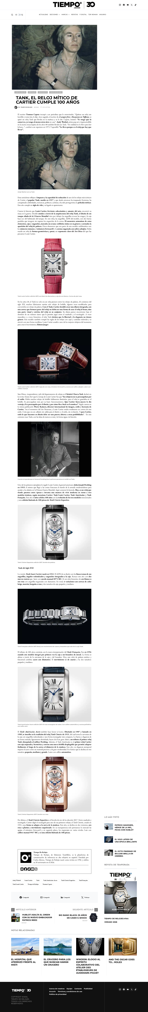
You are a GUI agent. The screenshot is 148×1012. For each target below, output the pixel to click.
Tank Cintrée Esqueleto (68, 880)
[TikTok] (135, 5)
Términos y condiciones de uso (70, 991)
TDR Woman (93, 14)
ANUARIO (102, 14)
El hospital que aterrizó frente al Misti (23, 962)
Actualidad (43, 14)
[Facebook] (124, 5)
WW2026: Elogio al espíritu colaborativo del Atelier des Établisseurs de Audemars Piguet (88, 966)
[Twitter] (29, 870)
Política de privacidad (57, 994)
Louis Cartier (28, 880)
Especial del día (20, 92)
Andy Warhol (17, 880)
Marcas (65, 14)
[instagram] (35, 870)
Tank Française (83, 880)
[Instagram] (120, 5)
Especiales (32, 92)
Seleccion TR (43, 92)
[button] (12, 15)
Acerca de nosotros (56, 989)
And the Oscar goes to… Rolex (122, 960)
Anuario (52, 991)
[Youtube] (32, 870)
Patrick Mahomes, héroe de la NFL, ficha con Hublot (124, 827)
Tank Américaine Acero (50, 880)
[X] (131, 5)
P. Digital (83, 14)
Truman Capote (47, 884)
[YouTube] (127, 5)
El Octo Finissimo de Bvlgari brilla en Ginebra (125, 853)
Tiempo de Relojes (55, 92)
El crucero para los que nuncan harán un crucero (57, 962)
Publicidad (88, 989)
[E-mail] (22, 870)
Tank (37, 880)
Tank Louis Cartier (18, 884)
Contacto (78, 989)
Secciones (54, 14)
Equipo (69, 989)
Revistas (74, 14)
